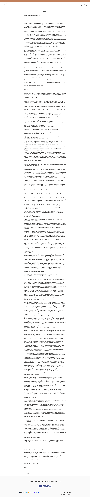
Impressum (31, 481)
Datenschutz (37, 481)
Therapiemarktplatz (67, 494)
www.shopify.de (27, 473)
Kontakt (52, 481)
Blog (60, 481)
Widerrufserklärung (46, 481)
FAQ (56, 481)
